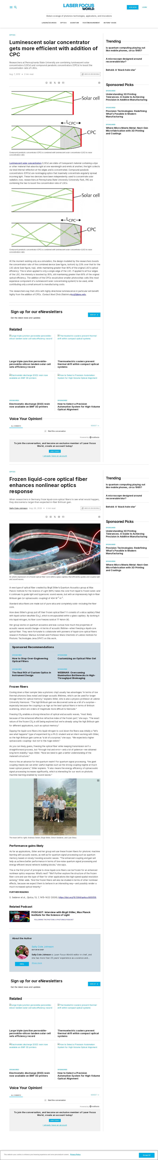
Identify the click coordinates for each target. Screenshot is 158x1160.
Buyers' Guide (110, 23)
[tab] (16, 426)
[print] (99, 83)
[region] (54, 432)
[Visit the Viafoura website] (94, 437)
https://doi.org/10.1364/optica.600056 (77, 897)
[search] (15, 7)
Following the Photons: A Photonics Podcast (54, 919)
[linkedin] (51, 83)
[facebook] (46, 83)
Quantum (74, 23)
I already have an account (55, 456)
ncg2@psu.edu (78, 294)
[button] (11, 7)
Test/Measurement (91, 23)
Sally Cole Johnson (18, 508)
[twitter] (55, 83)
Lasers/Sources (49, 23)
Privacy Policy (75, 1154)
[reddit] (59, 83)
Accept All (146, 1155)
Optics (63, 23)
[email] (63, 83)
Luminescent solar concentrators (25, 163)
